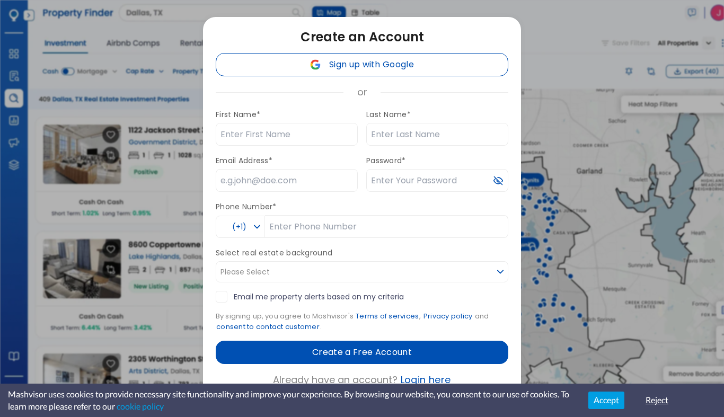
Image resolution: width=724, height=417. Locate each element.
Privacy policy (448, 316)
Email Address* (244, 160)
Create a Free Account (362, 352)
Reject (657, 400)
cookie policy (140, 406)
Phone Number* (246, 206)
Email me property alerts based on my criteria (319, 296)
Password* (386, 160)
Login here (426, 379)
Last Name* (388, 114)
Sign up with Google (371, 64)
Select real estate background (274, 252)
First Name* (238, 114)
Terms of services (387, 316)
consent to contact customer (268, 327)
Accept (606, 400)
